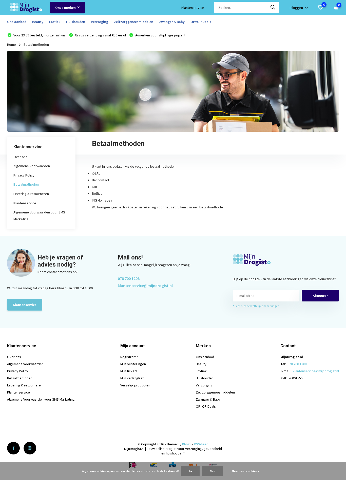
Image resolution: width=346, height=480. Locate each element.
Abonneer (320, 295)
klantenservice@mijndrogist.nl (145, 285)
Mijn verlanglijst (132, 378)
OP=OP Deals (200, 21)
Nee (212, 471)
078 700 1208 (129, 278)
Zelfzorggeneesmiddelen (133, 21)
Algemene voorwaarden (31, 166)
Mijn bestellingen (133, 364)
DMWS (186, 444)
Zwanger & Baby (172, 21)
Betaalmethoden (26, 184)
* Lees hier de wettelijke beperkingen (256, 306)
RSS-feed (201, 444)
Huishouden (75, 21)
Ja (190, 471)
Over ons (20, 157)
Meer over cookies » (245, 471)
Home (11, 44)
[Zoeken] (273, 7)
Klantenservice (192, 7)
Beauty (37, 21)
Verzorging (99, 21)
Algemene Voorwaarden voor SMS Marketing (41, 399)
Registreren (129, 357)
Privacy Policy (23, 175)
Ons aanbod (16, 21)
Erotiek (54, 21)
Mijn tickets (129, 371)
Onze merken (65, 7)
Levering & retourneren (31, 193)
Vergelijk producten (135, 385)
